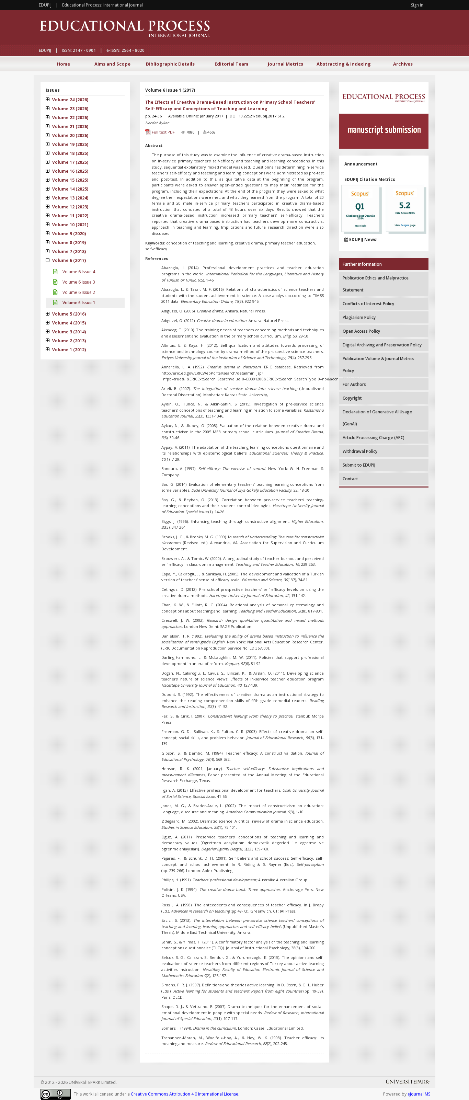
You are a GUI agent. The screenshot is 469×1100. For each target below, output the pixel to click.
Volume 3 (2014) (68, 332)
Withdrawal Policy (360, 451)
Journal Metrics (285, 64)
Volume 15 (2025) (69, 180)
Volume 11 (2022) (69, 216)
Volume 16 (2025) (69, 171)
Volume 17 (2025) (69, 162)
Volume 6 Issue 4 (78, 272)
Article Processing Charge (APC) (373, 437)
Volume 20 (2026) (69, 135)
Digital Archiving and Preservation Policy (382, 345)
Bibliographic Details (170, 64)
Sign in (417, 5)
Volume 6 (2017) (68, 260)
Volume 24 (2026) (69, 100)
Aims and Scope (112, 64)
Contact (350, 479)
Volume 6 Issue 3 (78, 282)
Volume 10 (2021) (69, 225)
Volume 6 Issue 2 (78, 292)
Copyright (352, 398)
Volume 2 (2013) (68, 341)
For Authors (354, 384)
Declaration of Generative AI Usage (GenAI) (377, 418)
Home (63, 64)
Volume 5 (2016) (68, 314)
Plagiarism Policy (359, 317)
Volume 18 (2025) (69, 153)
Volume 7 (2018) (68, 251)
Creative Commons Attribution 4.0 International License (184, 1094)
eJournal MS (419, 1094)
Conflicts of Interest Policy (368, 304)
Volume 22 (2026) (69, 118)
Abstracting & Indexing (344, 64)
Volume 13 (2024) (69, 198)
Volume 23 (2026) (69, 109)
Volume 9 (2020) (68, 234)
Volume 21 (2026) (69, 126)
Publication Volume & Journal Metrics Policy (378, 365)
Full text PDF (163, 132)
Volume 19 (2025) (69, 144)
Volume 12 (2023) (69, 207)
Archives (403, 64)
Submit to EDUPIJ (359, 465)
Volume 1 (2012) (68, 350)
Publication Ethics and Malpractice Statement (376, 284)
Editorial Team (231, 64)
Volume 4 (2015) (68, 323)
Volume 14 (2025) (69, 189)
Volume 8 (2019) (68, 242)
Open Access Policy (361, 331)
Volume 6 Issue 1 (78, 303)
